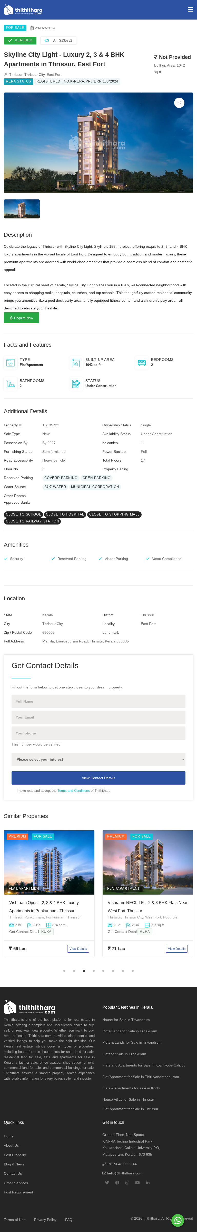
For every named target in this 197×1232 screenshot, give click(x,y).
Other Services (16, 1183)
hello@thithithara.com (124, 1173)
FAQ (68, 1220)
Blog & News (14, 1164)
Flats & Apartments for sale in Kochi (131, 1088)
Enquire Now (23, 318)
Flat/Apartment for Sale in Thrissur (130, 1109)
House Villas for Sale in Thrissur (128, 1099)
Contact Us (13, 1173)
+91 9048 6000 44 (121, 1164)
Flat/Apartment (25, 888)
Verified (23, 40)
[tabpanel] (49, 898)
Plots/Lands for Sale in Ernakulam (129, 1031)
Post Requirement (18, 1192)
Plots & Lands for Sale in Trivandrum (132, 1042)
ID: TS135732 (62, 40)
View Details (78, 949)
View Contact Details (98, 778)
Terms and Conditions (73, 791)
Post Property (15, 1155)
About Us (11, 1145)
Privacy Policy (45, 1220)
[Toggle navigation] (190, 9)
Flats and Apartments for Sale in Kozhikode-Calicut (143, 1065)
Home (9, 1136)
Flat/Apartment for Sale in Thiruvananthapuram (140, 1077)
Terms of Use (14, 1220)
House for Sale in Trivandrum (126, 1020)
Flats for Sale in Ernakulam (124, 1054)
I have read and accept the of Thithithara (63, 791)
